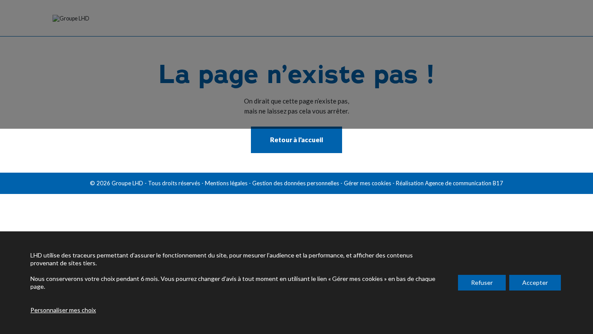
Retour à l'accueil (296, 140)
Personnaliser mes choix (63, 310)
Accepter (535, 282)
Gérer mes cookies (367, 183)
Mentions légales (226, 183)
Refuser (482, 282)
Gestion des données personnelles (295, 183)
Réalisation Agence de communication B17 (449, 183)
